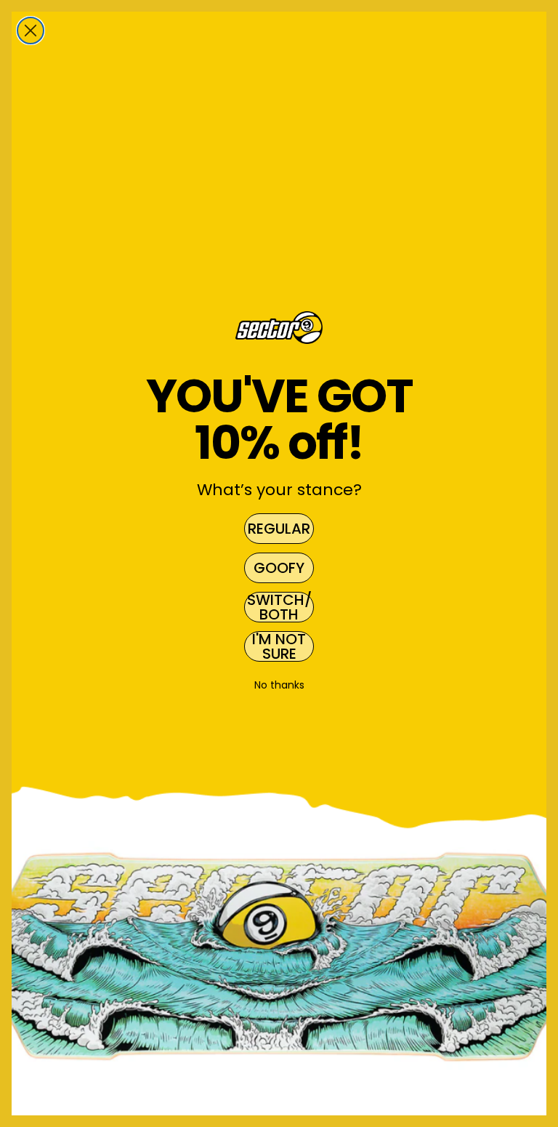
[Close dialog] (30, 30)
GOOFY (279, 568)
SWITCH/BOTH (279, 607)
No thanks (279, 685)
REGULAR (279, 528)
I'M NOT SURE (279, 646)
